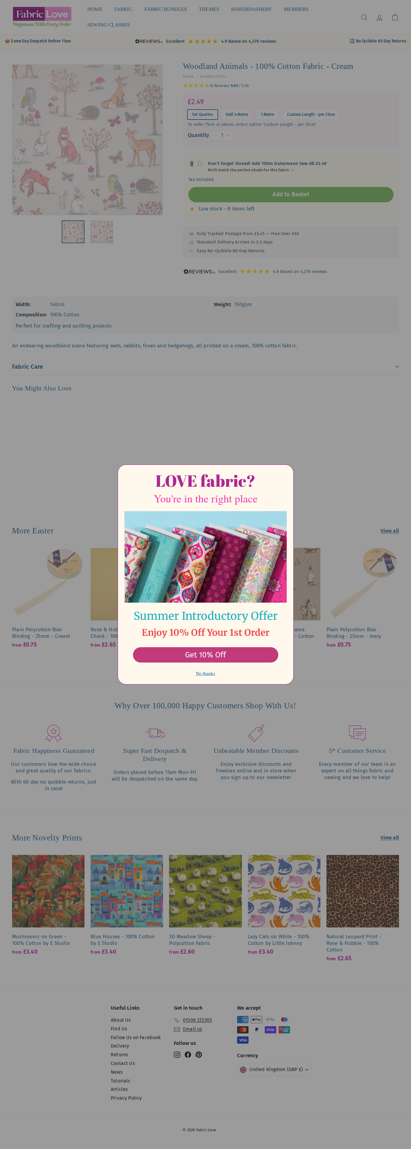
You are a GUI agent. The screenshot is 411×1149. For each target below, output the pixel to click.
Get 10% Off (205, 655)
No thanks (205, 673)
